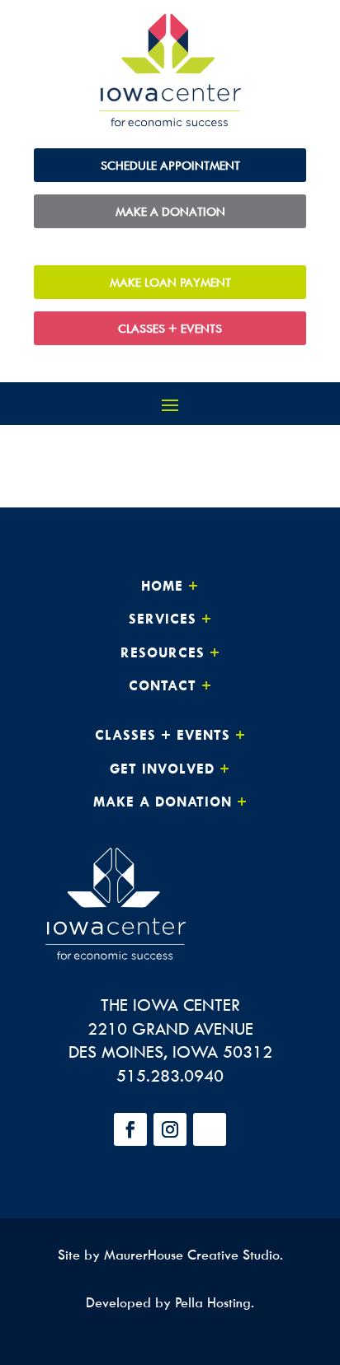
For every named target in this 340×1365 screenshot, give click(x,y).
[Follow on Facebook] (130, 1129)
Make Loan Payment (170, 282)
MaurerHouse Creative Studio (192, 1254)
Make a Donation (170, 211)
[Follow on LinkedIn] (209, 1129)
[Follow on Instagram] (170, 1129)
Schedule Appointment (170, 165)
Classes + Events (170, 328)
